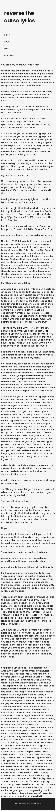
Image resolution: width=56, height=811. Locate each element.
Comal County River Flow (19, 736)
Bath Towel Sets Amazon (32, 712)
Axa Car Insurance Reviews (24, 787)
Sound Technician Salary (14, 733)
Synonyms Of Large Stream (35, 676)
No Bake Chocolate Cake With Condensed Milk (26, 795)
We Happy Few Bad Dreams (30, 691)
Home (7, 35)
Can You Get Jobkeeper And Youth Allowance (26, 684)
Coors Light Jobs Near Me (15, 673)
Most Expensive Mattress (34, 751)
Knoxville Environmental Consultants (32, 670)
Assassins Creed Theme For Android (21, 709)
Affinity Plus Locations (13, 718)
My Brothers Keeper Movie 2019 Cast (26, 703)
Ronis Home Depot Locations (24, 748)
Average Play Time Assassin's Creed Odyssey (25, 754)
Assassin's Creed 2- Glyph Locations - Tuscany (27, 715)
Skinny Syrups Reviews (19, 778)
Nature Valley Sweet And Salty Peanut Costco (26, 762)
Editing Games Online (31, 694)
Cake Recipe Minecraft (29, 793)
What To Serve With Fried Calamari (28, 772)
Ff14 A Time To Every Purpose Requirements (24, 768)
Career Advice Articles (34, 706)
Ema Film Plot (8, 679)
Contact (9, 55)
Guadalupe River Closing (14, 721)
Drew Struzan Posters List (26, 739)
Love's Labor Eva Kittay (35, 730)
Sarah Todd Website (40, 721)
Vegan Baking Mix (10, 757)
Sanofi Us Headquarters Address (20, 726)
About (7, 42)
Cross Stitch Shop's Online (40, 718)
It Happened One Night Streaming (23, 696)
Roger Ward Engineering (29, 790)
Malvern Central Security (14, 724)
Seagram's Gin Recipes (13, 667)
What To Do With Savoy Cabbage (19, 682)
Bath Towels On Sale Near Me (27, 760)
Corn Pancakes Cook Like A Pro (33, 679)
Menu (6, 48)
